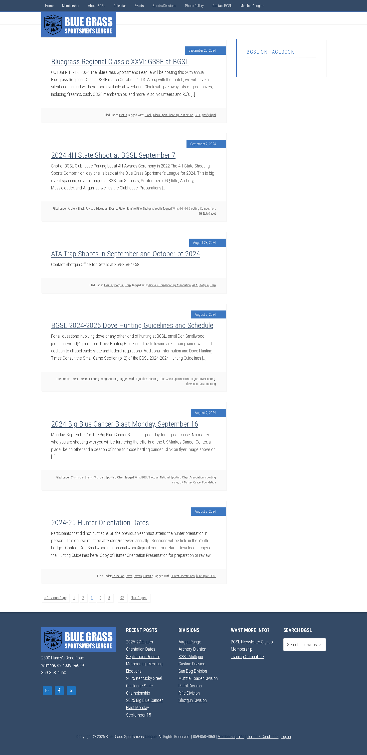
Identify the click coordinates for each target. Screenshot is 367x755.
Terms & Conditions (263, 736)
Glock (148, 115)
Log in (286, 736)
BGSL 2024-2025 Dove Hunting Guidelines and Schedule (132, 325)
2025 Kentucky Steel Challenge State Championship (144, 686)
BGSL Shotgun (150, 477)
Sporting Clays (115, 477)
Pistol (122, 208)
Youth (158, 208)
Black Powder (86, 208)
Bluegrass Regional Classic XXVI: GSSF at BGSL (120, 61)
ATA (194, 285)
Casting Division (192, 663)
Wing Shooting (109, 379)
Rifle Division (189, 693)
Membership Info (231, 736)
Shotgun (148, 208)
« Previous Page (55, 598)
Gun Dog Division (193, 671)
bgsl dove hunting (147, 379)
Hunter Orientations (183, 576)
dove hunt (192, 384)
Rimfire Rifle (134, 208)
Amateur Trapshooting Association (169, 285)
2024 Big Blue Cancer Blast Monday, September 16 (124, 424)
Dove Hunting (207, 384)
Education (102, 208)
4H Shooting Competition (199, 208)
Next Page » (139, 598)
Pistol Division (190, 685)
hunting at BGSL (206, 576)
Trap (128, 285)
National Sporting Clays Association (182, 477)
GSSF (197, 115)
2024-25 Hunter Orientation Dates (100, 522)
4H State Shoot (207, 213)
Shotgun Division (193, 700)
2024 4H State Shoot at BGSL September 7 (113, 155)
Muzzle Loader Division (198, 678)
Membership (241, 649)
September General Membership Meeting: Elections (144, 664)
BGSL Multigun (191, 656)
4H (181, 208)
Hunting (94, 379)
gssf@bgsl (209, 115)
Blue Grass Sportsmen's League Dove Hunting (187, 379)
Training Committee (247, 656)
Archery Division (192, 649)
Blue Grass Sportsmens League (78, 24)
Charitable (77, 477)
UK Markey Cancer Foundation (198, 482)
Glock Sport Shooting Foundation (173, 115)
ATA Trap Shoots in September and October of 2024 (125, 253)
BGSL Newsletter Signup (252, 641)
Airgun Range (190, 641)
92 (122, 598)
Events (123, 115)
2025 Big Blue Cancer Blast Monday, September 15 (144, 708)
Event (75, 379)
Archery (72, 208)
